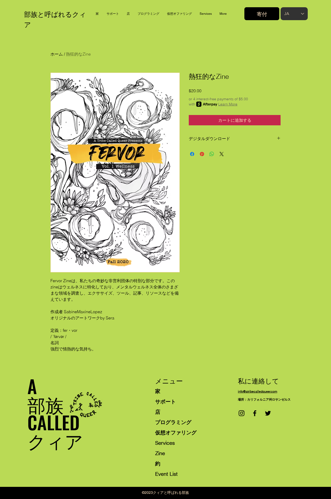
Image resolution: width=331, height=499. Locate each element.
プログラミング (173, 422)
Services (165, 443)
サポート (165, 401)
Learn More (227, 104)
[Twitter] (268, 413)
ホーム (56, 54)
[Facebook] (255, 413)
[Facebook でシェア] (192, 154)
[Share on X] (222, 154)
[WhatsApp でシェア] (212, 154)
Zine (160, 453)
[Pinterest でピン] (202, 154)
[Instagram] (241, 413)
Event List (166, 474)
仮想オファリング (176, 432)
